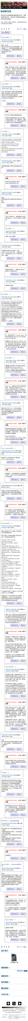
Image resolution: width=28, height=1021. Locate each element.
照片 (6, 7)
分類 (14, 7)
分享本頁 (5, 994)
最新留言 (5, 976)
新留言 (19, 55)
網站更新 (22, 970)
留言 (10, 7)
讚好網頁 (5, 988)
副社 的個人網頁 (15, 820)
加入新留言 (5, 32)
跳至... (25, 29)
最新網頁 (5, 968)
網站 (2, 7)
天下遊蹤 (19, 7)
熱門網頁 (5, 982)
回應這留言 (10, 55)
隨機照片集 (14, 962)
